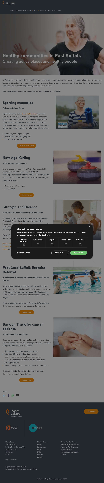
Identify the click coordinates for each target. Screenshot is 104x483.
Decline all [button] (60, 253)
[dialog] (52, 241)
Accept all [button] (78, 253)
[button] (23, 253)
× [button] (89, 227)
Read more (46, 235)
